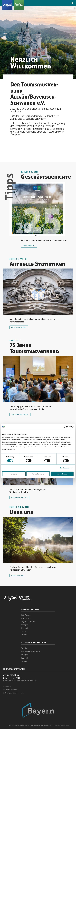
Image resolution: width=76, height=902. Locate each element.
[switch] (28, 460)
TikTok (23, 631)
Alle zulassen (62, 474)
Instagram (24, 625)
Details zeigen (65, 468)
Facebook (24, 628)
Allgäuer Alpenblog (28, 622)
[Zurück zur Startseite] (38, 5)
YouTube (24, 635)
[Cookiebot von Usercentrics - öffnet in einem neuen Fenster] (65, 427)
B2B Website (25, 618)
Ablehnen (14, 474)
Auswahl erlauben (38, 474)
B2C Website (25, 615)
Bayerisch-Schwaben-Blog (30, 651)
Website (24, 648)
